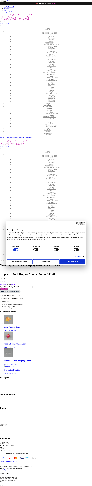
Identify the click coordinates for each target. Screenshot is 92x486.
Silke (51, 112)
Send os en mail (4, 434)
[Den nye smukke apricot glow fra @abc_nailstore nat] (57, 385)
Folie (51, 76)
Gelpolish (49, 43)
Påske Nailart (51, 101)
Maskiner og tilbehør (51, 80)
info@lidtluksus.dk (12, 137)
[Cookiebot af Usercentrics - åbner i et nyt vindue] (77, 223)
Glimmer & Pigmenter (51, 77)
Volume (51, 115)
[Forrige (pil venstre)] (0, 485)
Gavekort (47, 131)
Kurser (48, 103)
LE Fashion (51, 51)
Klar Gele (51, 67)
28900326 (3, 137)
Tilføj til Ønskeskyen (12, 291)
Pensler (51, 39)
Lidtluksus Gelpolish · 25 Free (51, 44)
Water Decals (51, 97)
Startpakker (51, 41)
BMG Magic (51, 48)
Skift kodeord (4, 418)
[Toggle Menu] (0, 25)
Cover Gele (51, 62)
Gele (50, 58)
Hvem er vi (3, 398)
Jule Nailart (51, 100)
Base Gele (51, 61)
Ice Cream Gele (51, 66)
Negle (48, 31)
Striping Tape (51, 92)
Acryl (51, 35)
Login (1, 470)
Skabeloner (51, 85)
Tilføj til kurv (4, 288)
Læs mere (12, 347)
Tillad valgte (46, 261)
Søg (1, 21)
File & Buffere (51, 74)
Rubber (51, 54)
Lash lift (50, 108)
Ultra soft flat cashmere (51, 113)
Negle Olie (51, 84)
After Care (51, 118)
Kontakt (2, 404)
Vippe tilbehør (49, 117)
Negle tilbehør (50, 72)
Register (6, 470)
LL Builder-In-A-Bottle (51, 53)
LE (51, 49)
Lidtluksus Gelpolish (51, 46)
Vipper (49, 110)
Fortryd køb (28, 137)
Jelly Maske (47, 105)
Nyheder (47, 29)
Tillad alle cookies (72, 261)
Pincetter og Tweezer (51, 125)
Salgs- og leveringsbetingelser (8, 401)
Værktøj (51, 95)
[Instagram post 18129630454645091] (11, 382)
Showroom (48, 134)
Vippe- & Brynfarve (51, 126)
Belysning (51, 120)
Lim (51, 123)
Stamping (51, 87)
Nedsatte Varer (48, 133)
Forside (48, 28)
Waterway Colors (51, 71)
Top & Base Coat (51, 56)
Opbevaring (51, 38)
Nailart (51, 82)
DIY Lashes (47, 130)
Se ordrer (2, 415)
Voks (47, 128)
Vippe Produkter (47, 106)
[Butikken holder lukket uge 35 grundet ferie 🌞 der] (34, 384)
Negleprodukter (49, 33)
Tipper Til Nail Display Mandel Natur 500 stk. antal (14, 287)
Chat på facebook (5, 428)
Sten (51, 89)
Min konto (21, 137)
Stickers (51, 90)
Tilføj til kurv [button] (12, 330)
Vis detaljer (77, 256)
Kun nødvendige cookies (19, 261)
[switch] (35, 249)
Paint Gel (51, 69)
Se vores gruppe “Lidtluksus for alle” (10, 431)
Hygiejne (51, 79)
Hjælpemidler (51, 122)
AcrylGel (51, 36)
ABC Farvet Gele (51, 59)
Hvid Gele (51, 64)
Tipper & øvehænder (51, 93)
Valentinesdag (51, 98)
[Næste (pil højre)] (2, 485)
